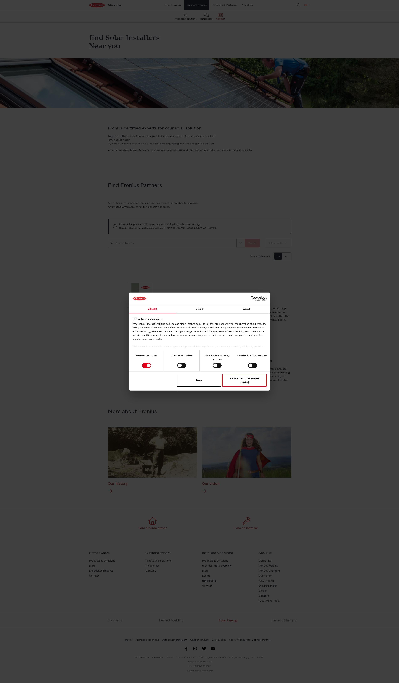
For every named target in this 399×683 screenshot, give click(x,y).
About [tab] (246, 308)
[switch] (181, 365)
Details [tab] (199, 308)
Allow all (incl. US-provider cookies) (244, 380)
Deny (199, 380)
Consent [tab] (152, 308)
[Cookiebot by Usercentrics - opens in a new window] (253, 298)
